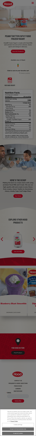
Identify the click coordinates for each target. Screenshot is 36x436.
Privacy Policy (14, 421)
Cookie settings (18, 424)
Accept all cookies (18, 433)
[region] (18, 422)
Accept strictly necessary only (18, 429)
